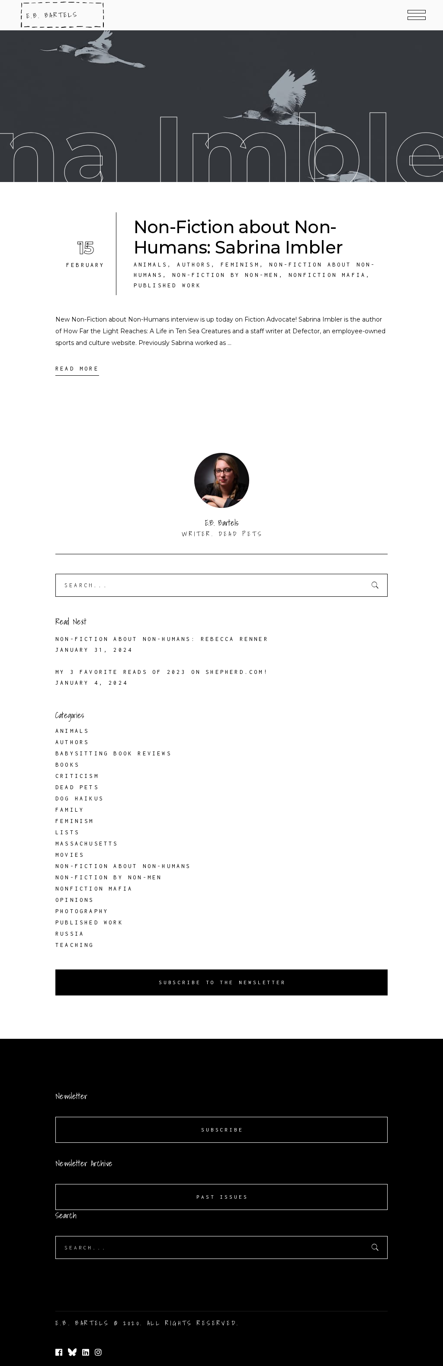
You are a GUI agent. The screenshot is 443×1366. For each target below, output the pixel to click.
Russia (69, 933)
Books (67, 764)
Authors (194, 264)
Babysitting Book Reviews (113, 753)
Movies (69, 855)
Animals (150, 264)
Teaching (74, 945)
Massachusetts (87, 843)
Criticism (77, 776)
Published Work (168, 285)
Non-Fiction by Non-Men (225, 275)
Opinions (74, 900)
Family (69, 810)
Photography (82, 911)
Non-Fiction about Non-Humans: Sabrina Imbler (238, 237)
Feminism (240, 264)
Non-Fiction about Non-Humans (123, 866)
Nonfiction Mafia (327, 275)
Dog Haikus (79, 798)
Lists (67, 832)
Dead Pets (77, 787)
